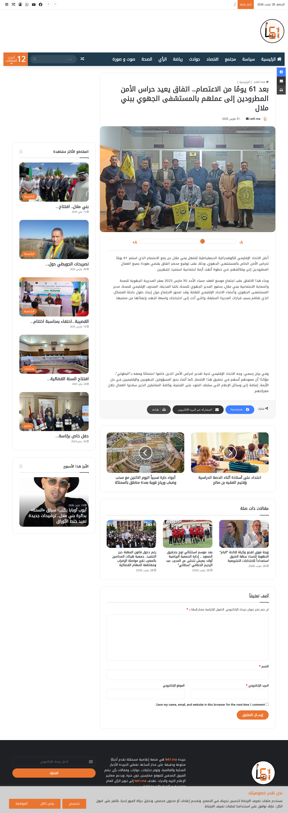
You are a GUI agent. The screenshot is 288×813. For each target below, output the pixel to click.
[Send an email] (247, 118)
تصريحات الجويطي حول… (67, 264)
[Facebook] (281, 72)
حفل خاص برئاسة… (72, 436)
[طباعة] (281, 90)
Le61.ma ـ (259, 82)
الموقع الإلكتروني (173, 685)
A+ (134, 242)
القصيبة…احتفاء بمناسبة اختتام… (59, 321)
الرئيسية (269, 59)
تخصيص (74, 804)
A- (241, 242)
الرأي (162, 59)
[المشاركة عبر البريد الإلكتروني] (281, 81)
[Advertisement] (188, 338)
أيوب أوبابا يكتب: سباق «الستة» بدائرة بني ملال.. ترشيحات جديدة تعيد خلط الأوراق (183, 4)
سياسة (248, 59)
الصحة (147, 59)
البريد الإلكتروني (257, 685)
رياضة (178, 59)
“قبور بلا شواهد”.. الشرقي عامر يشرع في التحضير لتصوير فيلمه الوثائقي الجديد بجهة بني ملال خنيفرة (58, 513)
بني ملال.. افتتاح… (72, 206)
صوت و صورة (123, 59)
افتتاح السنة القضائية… (68, 379)
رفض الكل (47, 804)
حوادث (194, 59)
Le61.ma (255, 118)
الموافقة (21, 804)
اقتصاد (212, 59)
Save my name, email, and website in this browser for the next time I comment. (210, 704)
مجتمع (230, 59)
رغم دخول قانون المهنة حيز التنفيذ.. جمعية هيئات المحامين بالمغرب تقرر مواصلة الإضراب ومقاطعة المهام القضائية (134, 558)
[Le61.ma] (272, 31)
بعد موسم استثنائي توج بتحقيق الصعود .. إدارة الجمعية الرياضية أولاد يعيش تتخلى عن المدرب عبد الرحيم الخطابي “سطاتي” (189, 558)
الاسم (264, 666)
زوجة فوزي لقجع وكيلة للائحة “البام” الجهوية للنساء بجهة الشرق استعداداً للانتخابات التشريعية (244, 556)
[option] (54, 502)
